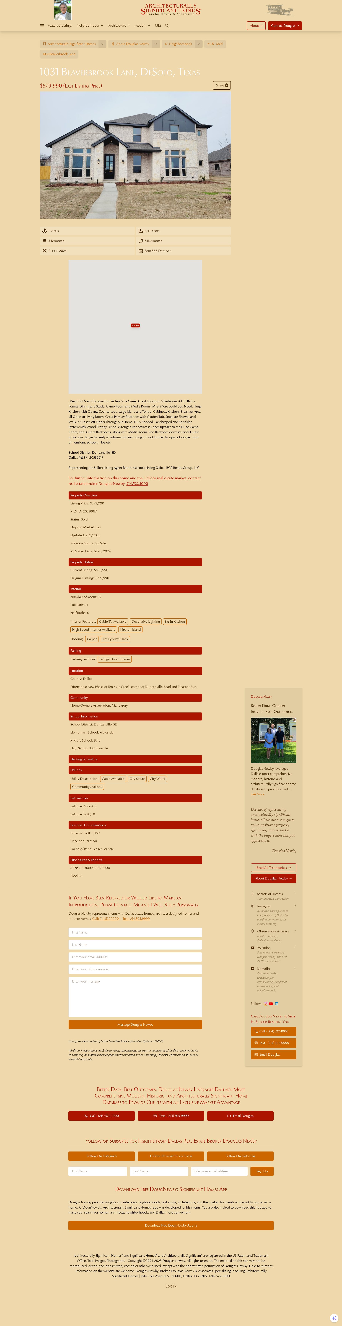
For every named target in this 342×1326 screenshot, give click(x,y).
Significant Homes (143, 1255)
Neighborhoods (88, 25)
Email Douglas (269, 1054)
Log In (171, 1286)
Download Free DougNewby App (169, 1225)
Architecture (117, 25)
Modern (140, 25)
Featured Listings (60, 25)
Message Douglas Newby (135, 1024)
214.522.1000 (137, 483)
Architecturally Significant (182, 1255)
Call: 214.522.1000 (105, 919)
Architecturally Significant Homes (97, 1255)
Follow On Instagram (102, 1156)
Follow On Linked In (240, 1156)
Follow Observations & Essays (171, 1156)
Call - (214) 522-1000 (273, 1031)
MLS (158, 25)
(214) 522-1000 (219, 1276)
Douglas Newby (261, 696)
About (254, 26)
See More (258, 794)
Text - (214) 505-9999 (274, 1043)
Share (220, 85)
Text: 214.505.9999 (136, 919)
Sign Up (262, 1171)
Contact (283, 26)
